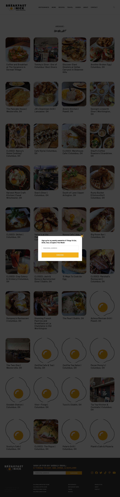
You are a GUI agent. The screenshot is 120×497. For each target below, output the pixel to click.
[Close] (82, 236)
